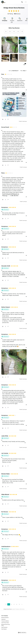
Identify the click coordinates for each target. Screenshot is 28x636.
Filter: (22, 70)
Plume (3, 173)
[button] (22, 2)
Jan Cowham (4, 453)
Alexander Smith (5, 266)
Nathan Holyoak (5, 307)
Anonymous (4, 207)
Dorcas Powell (5, 127)
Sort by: (13, 70)
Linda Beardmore (6, 546)
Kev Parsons (4, 511)
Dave (2, 74)
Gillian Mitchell (5, 494)
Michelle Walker (5, 474)
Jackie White (4, 436)
